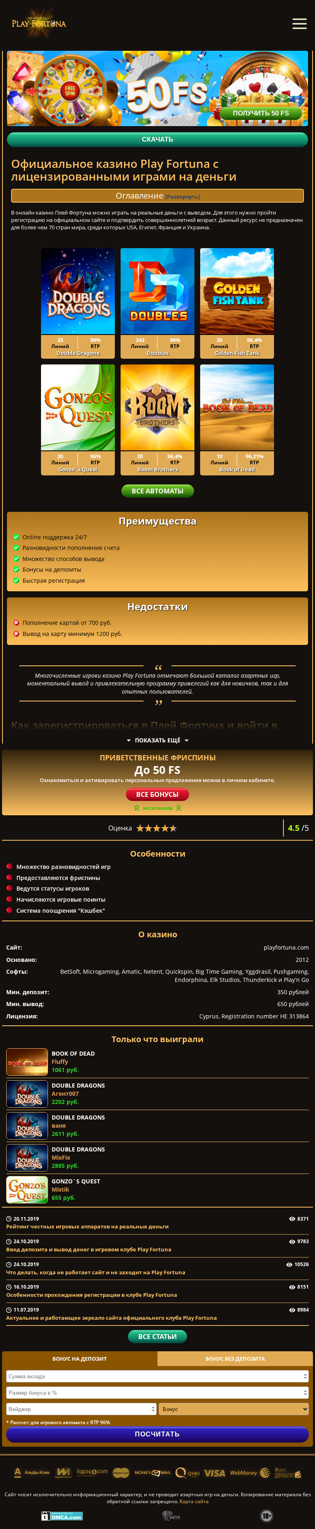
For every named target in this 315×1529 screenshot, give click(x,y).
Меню (299, 23)
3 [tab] (166, 122)
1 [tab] (149, 122)
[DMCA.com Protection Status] (62, 1515)
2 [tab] (157, 122)
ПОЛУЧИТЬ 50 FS (261, 113)
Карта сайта (194, 1501)
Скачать (157, 139)
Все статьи (157, 1336)
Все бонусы (157, 794)
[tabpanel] (157, 88)
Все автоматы (158, 490)
